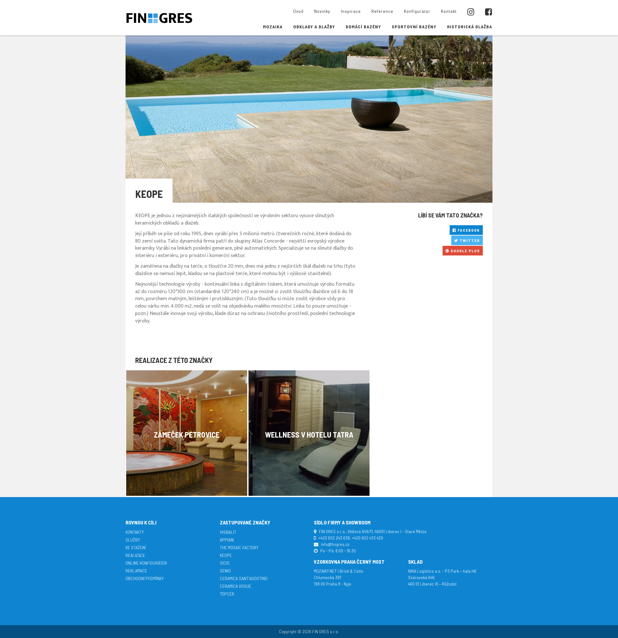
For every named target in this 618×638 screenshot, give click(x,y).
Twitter (469, 240)
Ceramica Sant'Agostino (243, 578)
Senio (225, 570)
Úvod (298, 11)
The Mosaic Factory (239, 547)
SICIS (224, 563)
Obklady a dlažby (314, 26)
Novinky (322, 11)
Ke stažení (136, 547)
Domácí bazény (363, 26)
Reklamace (136, 570)
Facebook (468, 230)
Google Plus (464, 250)
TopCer (227, 593)
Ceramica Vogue (235, 586)
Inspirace (351, 11)
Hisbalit (228, 532)
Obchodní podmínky (145, 578)
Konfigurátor (417, 11)
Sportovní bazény (414, 26)
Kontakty (135, 532)
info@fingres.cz (335, 544)
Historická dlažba (469, 26)
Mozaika (273, 26)
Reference (382, 11)
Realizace (135, 555)
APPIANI (227, 539)
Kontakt (449, 11)
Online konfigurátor (146, 563)
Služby (133, 539)
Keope (226, 555)
